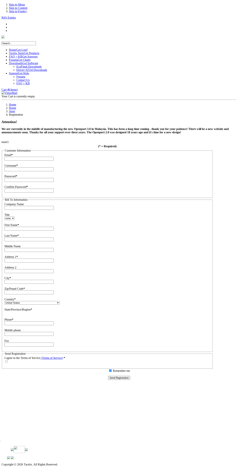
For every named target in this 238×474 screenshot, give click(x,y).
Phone (8, 319)
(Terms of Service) (51, 358)
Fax (6, 340)
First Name (10, 225)
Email (7, 155)
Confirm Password (15, 186)
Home (12, 104)
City (6, 278)
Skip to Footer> (18, 11)
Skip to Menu (17, 4)
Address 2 (10, 267)
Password (10, 176)
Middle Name (12, 246)
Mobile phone (12, 330)
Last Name (10, 235)
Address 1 (10, 256)
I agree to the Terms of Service (22, 358)
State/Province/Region (17, 309)
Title (7, 214)
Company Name (14, 204)
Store (12, 111)
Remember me (121, 370)
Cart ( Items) (9, 89)
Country (9, 299)
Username (10, 165)
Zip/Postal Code (13, 288)
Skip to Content (18, 7)
